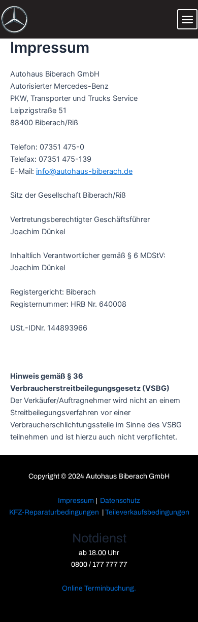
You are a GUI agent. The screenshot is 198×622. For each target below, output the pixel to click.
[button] (187, 19)
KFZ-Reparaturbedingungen (54, 512)
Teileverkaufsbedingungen (147, 512)
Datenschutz (120, 500)
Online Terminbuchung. (99, 588)
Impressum (76, 500)
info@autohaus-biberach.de (84, 171)
